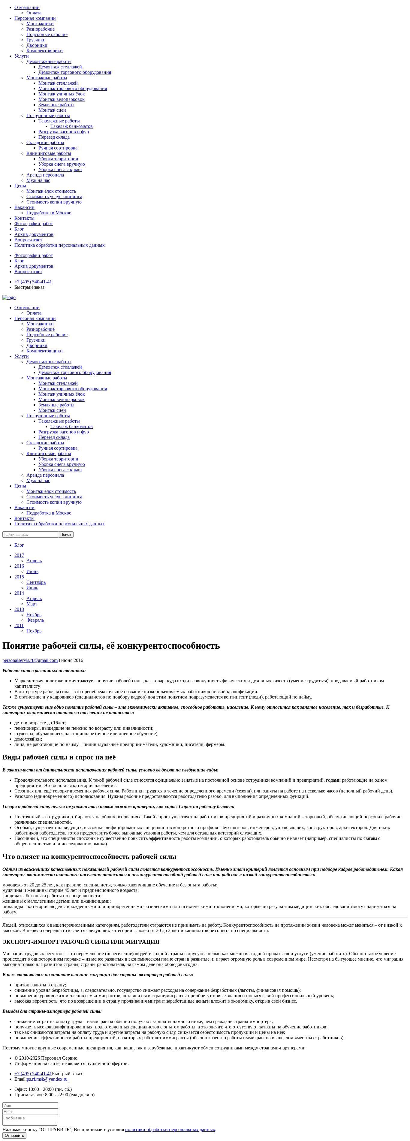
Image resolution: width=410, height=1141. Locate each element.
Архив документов (33, 234)
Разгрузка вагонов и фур (63, 131)
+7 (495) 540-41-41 (33, 281)
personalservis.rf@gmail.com (30, 660)
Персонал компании (35, 18)
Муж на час (38, 180)
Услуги (21, 56)
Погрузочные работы (48, 115)
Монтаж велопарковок (61, 99)
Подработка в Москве (48, 212)
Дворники (36, 45)
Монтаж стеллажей (58, 83)
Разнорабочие (40, 29)
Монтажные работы (46, 77)
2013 (19, 609)
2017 (19, 555)
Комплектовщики (44, 50)
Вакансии (24, 207)
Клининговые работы (48, 153)
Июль (32, 587)
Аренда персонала (45, 174)
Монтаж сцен (52, 110)
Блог (19, 228)
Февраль (35, 620)
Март (31, 603)
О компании (27, 7)
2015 (19, 576)
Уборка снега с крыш (60, 169)
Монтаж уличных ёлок (61, 93)
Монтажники (40, 23)
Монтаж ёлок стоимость (51, 191)
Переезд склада (54, 137)
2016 (19, 566)
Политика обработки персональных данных (59, 245)
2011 (19, 625)
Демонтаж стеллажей (60, 66)
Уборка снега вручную (61, 164)
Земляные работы (56, 104)
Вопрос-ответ (28, 239)
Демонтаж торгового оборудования (74, 72)
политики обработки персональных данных (170, 1129)
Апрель (34, 560)
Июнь (32, 571)
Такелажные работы (59, 120)
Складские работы (45, 142)
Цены (20, 185)
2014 (19, 593)
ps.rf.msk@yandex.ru (47, 1079)
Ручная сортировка (57, 147)
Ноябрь (33, 614)
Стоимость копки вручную (54, 201)
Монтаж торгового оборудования (72, 88)
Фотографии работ (33, 223)
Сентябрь (36, 582)
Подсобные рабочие (47, 34)
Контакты (24, 218)
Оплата (33, 12)
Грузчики (36, 39)
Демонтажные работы (48, 61)
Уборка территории (58, 158)
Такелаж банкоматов (71, 126)
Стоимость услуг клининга (54, 196)
